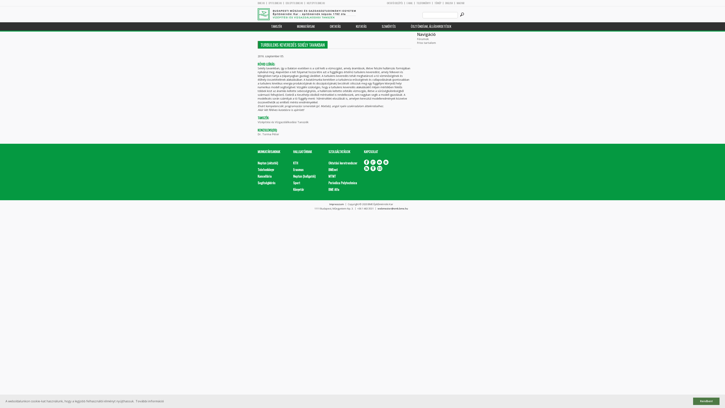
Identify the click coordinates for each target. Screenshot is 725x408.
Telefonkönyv (423, 3)
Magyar (460, 3)
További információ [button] (150, 401)
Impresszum (336, 204)
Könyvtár (298, 189)
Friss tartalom (426, 43)
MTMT (332, 176)
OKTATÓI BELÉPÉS (395, 3)
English (449, 3)
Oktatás (335, 26)
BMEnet (333, 169)
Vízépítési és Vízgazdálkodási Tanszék (283, 122)
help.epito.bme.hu (316, 3)
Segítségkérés (266, 182)
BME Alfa (334, 189)
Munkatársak (306, 26)
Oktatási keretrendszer (343, 163)
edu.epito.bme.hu (294, 3)
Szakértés (389, 26)
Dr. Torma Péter (268, 134)
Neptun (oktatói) (268, 163)
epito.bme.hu (275, 3)
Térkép (437, 3)
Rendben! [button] (706, 401)
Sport (296, 182)
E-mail (410, 3)
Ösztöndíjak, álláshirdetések (431, 26)
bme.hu (261, 3)
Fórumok (423, 39)
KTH (295, 163)
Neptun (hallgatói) (304, 176)
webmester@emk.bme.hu (393, 208)
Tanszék (276, 26)
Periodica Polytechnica (343, 182)
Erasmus (298, 169)
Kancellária (265, 176)
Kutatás (361, 26)
